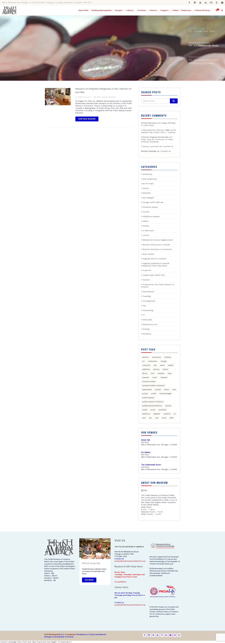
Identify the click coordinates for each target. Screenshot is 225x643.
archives (167, 357)
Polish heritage (165, 394)
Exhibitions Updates (151, 216)
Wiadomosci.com (150, 324)
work (164, 418)
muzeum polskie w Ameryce (153, 385)
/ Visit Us (153, 10)
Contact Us (168, 146)
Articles (145, 188)
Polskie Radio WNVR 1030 (153, 275)
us (175, 414)
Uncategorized (148, 301)
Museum (118, 10)
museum (145, 377)
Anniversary (147, 174)
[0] (215, 10)
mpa (169, 373)
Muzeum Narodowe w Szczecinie (157, 249)
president (162, 410)
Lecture (145, 235)
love (152, 373)
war (150, 418)
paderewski (147, 389)
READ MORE (49, 65)
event (162, 365)
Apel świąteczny (149, 179)
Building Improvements (102, 10)
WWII (171, 418)
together (156, 414)
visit (143, 418)
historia (156, 369)
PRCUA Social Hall (91, 563)
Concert (145, 212)
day (155, 365)
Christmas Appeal (150, 207)
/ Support (164, 10)
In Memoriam (148, 230)
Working (112, 97)
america (145, 357)
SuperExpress (148, 291)
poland (145, 394)
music (154, 377)
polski (144, 410)
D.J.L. (63, 634)
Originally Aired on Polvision (154, 259)
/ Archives (141, 10)
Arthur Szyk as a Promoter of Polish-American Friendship (157, 140)
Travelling (146, 296)
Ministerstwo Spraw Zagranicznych (157, 240)
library (144, 373)
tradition (167, 414)
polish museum (148, 398)
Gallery (145, 221)
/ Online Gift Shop (202, 10)
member (161, 373)
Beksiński (146, 193)
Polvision (146, 280)
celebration (152, 361)
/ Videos (175, 10)
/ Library (129, 10)
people (158, 389)
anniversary (156, 357)
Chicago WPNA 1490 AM (152, 202)
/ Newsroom (185, 10)
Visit (144, 306)
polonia (168, 406)
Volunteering (147, 310)
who (157, 418)
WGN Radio (147, 320)
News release (102, 97)
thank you (146, 414)
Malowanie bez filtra (151, 130)
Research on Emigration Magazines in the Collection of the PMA (103, 90)
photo (166, 389)
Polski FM (146, 270)
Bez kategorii (148, 198)
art (143, 361)
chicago (164, 361)
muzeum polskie (148, 381)
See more (89, 580)
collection (146, 365)
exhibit (170, 365)
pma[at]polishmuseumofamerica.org (129, 561)
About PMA (83, 10)
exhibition (146, 369)
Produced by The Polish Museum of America (157, 285)
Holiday (145, 226)
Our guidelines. (120, 581)
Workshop (146, 334)
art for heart (147, 184)
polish (153, 394)
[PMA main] (9, 10)
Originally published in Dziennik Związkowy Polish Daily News (155, 264)
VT (143, 315)
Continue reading (87, 119)
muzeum (164, 377)
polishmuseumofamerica (152, 406)
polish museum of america (152, 402)
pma (174, 389)
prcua (153, 410)
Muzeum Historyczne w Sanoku (156, 245)
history (165, 369)
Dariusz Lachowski (150, 146)
